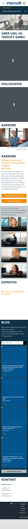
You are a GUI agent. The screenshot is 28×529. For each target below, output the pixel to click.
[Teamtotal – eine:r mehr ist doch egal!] (14, 385)
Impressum (22, 513)
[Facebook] (7, 507)
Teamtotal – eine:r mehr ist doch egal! (13, 398)
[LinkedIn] (4, 504)
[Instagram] (4, 510)
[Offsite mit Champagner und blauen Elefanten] (14, 415)
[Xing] (7, 510)
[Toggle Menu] (3, 3)
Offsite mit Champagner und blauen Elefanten (11, 427)
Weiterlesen (4, 374)
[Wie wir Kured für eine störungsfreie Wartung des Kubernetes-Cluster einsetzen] (14, 354)
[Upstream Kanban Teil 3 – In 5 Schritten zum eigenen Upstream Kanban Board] (14, 445)
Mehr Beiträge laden (14, 471)
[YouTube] (4, 507)
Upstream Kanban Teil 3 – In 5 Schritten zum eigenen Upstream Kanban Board (13, 458)
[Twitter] (7, 504)
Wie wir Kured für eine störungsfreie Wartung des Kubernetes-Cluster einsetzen (13, 367)
